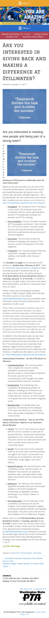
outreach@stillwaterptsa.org (14, 298)
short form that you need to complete (22, 268)
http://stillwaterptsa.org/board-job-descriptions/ (24, 203)
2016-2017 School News (21, 553)
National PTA (40, 589)
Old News (37, 553)
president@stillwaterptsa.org (15, 531)
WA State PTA (26, 589)
